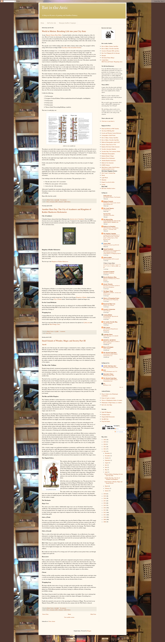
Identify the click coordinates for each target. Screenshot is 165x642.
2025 (104, 442)
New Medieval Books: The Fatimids (111, 197)
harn (47, 333)
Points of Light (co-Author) (108, 398)
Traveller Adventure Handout (109, 149)
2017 (104, 501)
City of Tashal (57, 299)
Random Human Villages (108, 156)
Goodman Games (106, 414)
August (107, 463)
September (107, 460)
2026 (104, 439)
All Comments (119, 432)
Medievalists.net (107, 196)
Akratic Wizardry (108, 284)
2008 (104, 522)
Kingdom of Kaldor (81, 297)
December (107, 453)
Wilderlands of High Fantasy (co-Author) (112, 402)
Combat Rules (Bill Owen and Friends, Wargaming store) (112, 61)
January (107, 491)
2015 (104, 505)
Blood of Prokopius (108, 347)
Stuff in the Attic (51, 23)
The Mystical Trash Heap (109, 352)
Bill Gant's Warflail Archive (108, 188)
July (106, 465)
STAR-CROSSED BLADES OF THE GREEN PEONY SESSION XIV (111, 221)
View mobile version (69, 617)
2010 (104, 517)
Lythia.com (87, 322)
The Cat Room (106, 310)
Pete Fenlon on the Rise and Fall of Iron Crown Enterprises (111, 286)
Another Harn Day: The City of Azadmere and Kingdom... (112, 478)
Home (42, 23)
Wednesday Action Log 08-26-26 (111, 245)
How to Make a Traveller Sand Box (110, 48)
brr (104, 384)
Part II (44, 344)
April (106, 472)
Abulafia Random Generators (109, 160)
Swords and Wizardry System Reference (111, 133)
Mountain (104, 180)
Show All (121, 359)
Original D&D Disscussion (108, 417)
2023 (104, 446)
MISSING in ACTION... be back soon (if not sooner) (112, 293)
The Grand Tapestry (108, 208)
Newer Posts (45, 614)
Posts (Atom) (52, 621)
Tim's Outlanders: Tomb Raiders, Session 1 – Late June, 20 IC (111, 228)
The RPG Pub (105, 419)
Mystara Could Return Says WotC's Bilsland (111, 279)
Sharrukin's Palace (108, 374)
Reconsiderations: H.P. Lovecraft (111, 259)
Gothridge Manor (108, 334)
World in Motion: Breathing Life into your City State (64, 31)
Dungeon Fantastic (108, 201)
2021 (104, 451)
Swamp (103, 184)
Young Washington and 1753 (110, 371)
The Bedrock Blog (108, 219)
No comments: (63, 200)
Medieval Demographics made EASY (111, 142)
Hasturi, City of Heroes (108, 305)
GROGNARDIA (107, 257)
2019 (104, 496)
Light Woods (105, 177)
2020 (104, 494)
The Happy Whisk (108, 291)
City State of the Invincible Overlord (71, 47)
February (107, 488)
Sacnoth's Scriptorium (109, 309)
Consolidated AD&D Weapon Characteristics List (110, 354)
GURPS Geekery (106, 165)
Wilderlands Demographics (108, 153)
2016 (104, 503)
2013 (104, 510)
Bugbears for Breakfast (109, 226)
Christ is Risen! (107, 348)
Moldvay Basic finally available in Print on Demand (111, 342)
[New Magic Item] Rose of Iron (110, 367)
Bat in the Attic (55, 7)
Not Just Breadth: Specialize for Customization (110, 317)
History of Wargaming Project (111, 298)
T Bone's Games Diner (109, 263)
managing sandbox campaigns (56, 201)
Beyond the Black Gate (109, 304)
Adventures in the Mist (108, 215)
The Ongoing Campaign (109, 233)
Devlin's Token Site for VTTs (109, 144)
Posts (117, 429)
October (107, 458)
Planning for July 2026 (108, 375)
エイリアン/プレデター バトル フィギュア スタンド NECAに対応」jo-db (112, 266)
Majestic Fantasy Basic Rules (54, 35)
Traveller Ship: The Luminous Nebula (111, 151)
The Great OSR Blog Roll (108, 131)
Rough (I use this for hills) (108, 182)
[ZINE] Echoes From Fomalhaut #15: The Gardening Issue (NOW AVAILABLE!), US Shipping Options (112, 252)
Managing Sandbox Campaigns (67, 23)
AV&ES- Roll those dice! (109, 366)
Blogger (89, 631)
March (106, 486)
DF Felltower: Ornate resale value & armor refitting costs (111, 203)
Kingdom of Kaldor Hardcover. (60, 261)
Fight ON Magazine (106, 412)
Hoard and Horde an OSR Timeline (110, 128)
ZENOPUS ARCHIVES (109, 340)
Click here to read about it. (108, 121)
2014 (104, 508)
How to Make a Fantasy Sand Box (110, 46)
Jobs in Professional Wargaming (110, 299)
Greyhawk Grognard (108, 271)
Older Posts (93, 614)
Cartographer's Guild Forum (108, 135)
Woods (103, 175)
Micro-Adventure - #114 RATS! (110, 336)
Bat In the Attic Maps (107, 405)
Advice (47, 201)
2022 (104, 449)
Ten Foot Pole (107, 214)
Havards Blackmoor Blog (109, 277)
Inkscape (104, 55)
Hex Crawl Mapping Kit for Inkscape (111, 53)
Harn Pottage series (55, 324)
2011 (104, 515)
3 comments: (63, 331)
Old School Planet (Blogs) (108, 57)
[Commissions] (106, 210)
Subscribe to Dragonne (108, 273)
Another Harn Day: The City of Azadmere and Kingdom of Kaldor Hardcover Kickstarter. (66, 210)
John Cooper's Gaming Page (108, 173)
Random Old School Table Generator (111, 147)
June (106, 467)
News (50, 333)
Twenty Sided (106, 243)
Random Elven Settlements (108, 158)
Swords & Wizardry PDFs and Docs (110, 51)
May (106, 469)
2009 (104, 519)
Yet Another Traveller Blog (110, 322)
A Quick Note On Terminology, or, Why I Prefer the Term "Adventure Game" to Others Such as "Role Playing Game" (111, 237)
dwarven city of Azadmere (77, 219)
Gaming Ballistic (107, 315)
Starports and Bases (107, 323)
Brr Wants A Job (107, 385)
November (107, 455)
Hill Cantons (106, 327)
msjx (104, 370)
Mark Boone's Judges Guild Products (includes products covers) (110, 168)
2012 (104, 512)
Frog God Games (106, 421)
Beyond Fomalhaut (108, 249)
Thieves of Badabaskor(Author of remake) (112, 400)
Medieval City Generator (108, 163)
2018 (104, 498)
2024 (104, 444)
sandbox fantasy (67, 201)
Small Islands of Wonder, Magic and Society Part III (64, 340)
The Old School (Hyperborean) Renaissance (110, 329)
